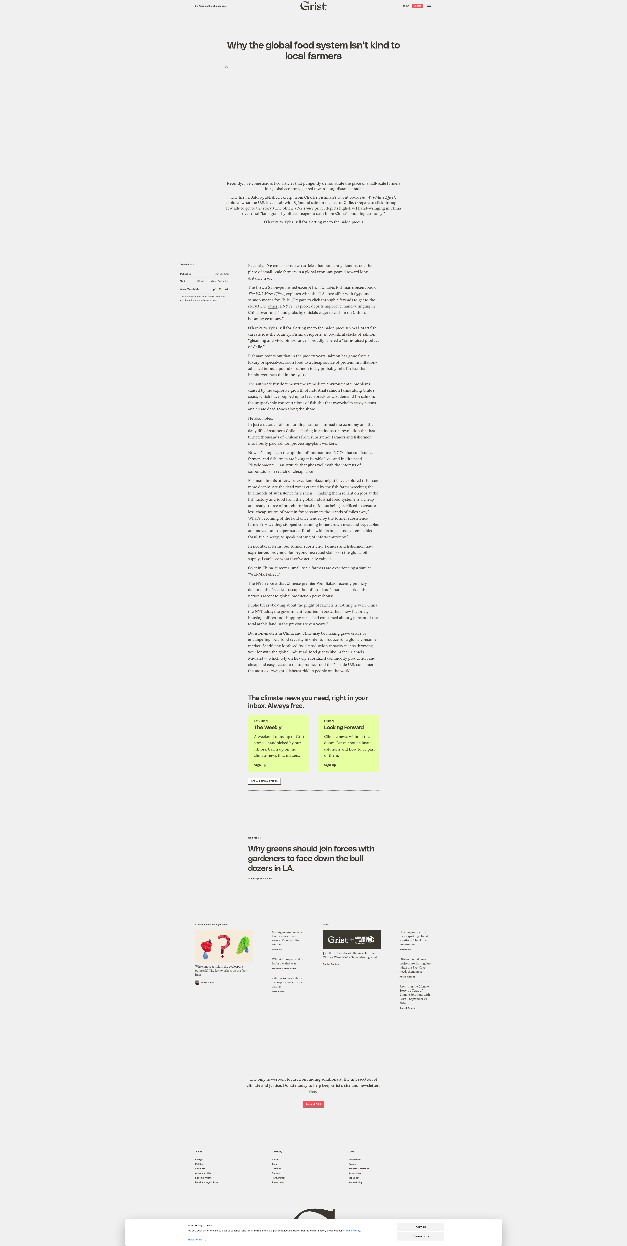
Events (352, 1164)
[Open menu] (429, 6)
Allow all (421, 1226)
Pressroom (278, 1182)
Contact (276, 1168)
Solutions (200, 1168)
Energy (199, 1159)
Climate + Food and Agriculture (213, 281)
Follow (405, 5)
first (242, 197)
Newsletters (354, 1159)
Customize (419, 1236)
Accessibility (355, 1182)
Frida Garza (207, 982)
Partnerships (278, 1177)
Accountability (203, 1173)
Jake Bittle (405, 949)
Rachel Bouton (331, 964)
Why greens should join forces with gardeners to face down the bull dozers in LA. (311, 858)
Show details (194, 1239)
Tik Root (276, 968)
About (275, 1159)
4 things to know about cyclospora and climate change (287, 982)
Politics (199, 1164)
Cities (268, 878)
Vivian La (277, 949)
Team (274, 1164)
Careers (276, 1173)
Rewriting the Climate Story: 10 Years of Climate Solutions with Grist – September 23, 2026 (415, 995)
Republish (353, 1177)
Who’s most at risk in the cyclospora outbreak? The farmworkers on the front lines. (221, 970)
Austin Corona (407, 976)
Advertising (354, 1173)
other (287, 208)
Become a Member (358, 1168)
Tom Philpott (187, 264)
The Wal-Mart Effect (377, 197)
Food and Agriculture (206, 1182)
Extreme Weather (204, 1177)
